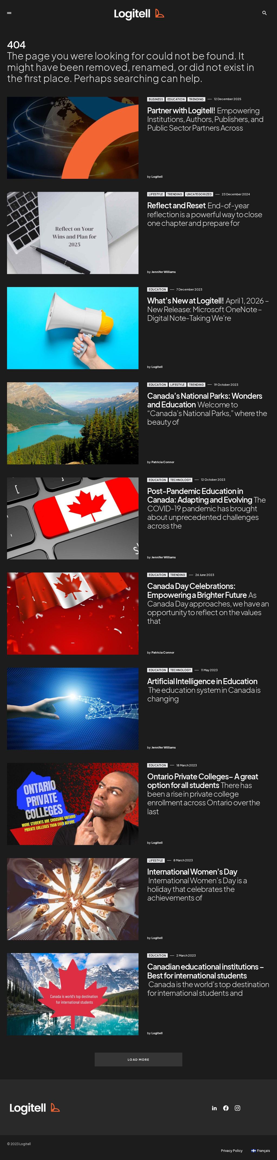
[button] (9, 13)
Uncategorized (199, 194)
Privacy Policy (232, 1150)
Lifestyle (156, 194)
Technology (180, 480)
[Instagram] (237, 1108)
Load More (138, 1059)
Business (156, 99)
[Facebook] (226, 1108)
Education (176, 99)
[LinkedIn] (214, 1108)
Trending (196, 99)
